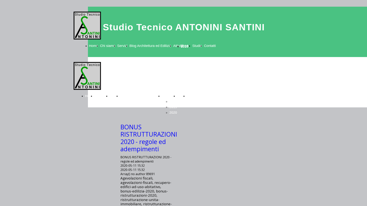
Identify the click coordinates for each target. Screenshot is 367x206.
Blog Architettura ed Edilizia (150, 46)
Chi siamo (107, 46)
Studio (197, 46)
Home (93, 46)
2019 (173, 107)
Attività (167, 96)
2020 (184, 46)
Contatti (210, 46)
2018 (173, 101)
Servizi (122, 46)
